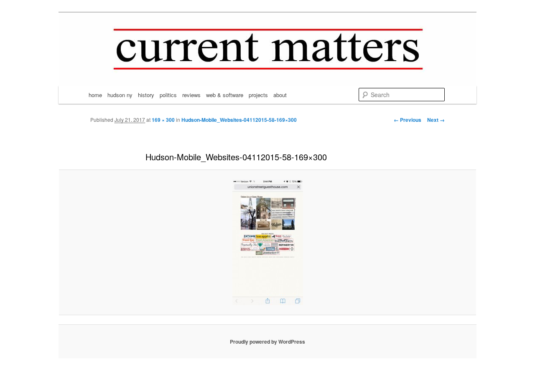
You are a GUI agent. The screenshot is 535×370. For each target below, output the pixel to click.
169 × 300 (163, 119)
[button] (267, 242)
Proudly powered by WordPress (267, 341)
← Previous (407, 119)
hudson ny (119, 95)
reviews (191, 95)
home (95, 95)
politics (168, 95)
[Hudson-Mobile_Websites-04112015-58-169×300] (267, 242)
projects (258, 95)
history (146, 95)
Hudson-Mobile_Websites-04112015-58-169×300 (239, 119)
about (280, 95)
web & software (224, 95)
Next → (436, 119)
